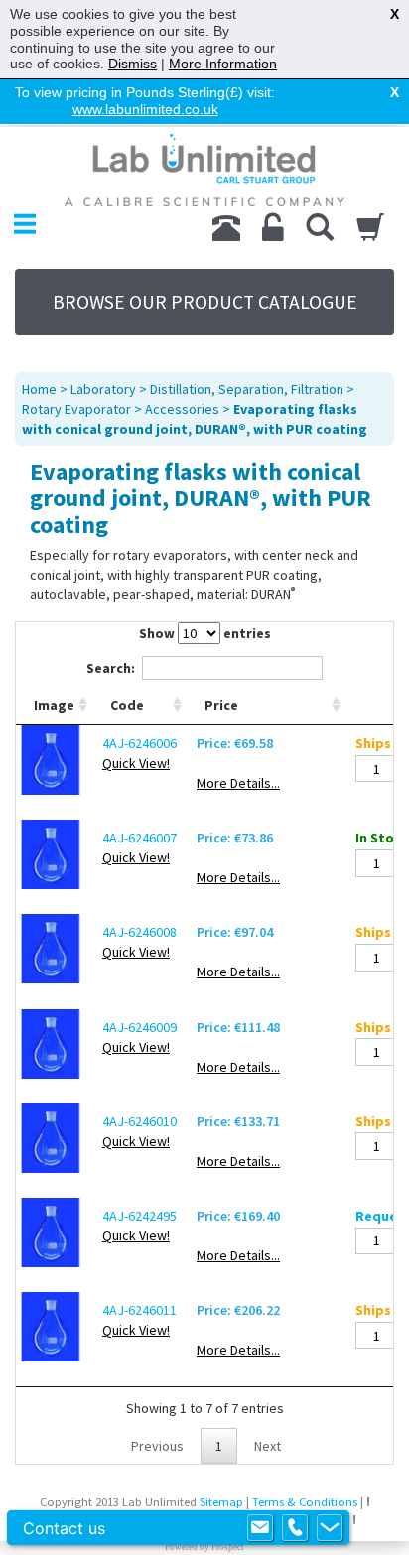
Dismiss (132, 63)
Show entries (205, 633)
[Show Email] (260, 1528)
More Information (223, 63)
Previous (157, 1446)
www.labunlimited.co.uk (145, 109)
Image (54, 704)
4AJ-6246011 (139, 1310)
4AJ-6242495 (139, 1216)
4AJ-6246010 (139, 1121)
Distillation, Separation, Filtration (246, 389)
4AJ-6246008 (139, 932)
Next (267, 1446)
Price (221, 704)
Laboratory (103, 389)
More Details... (238, 783)
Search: (110, 668)
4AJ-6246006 (139, 743)
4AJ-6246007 (139, 837)
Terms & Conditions (304, 1501)
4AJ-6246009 (139, 1027)
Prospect (227, 1547)
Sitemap (221, 1501)
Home (39, 389)
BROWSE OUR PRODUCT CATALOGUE (205, 302)
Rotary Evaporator (76, 409)
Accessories (182, 409)
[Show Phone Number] (295, 1528)
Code (127, 704)
